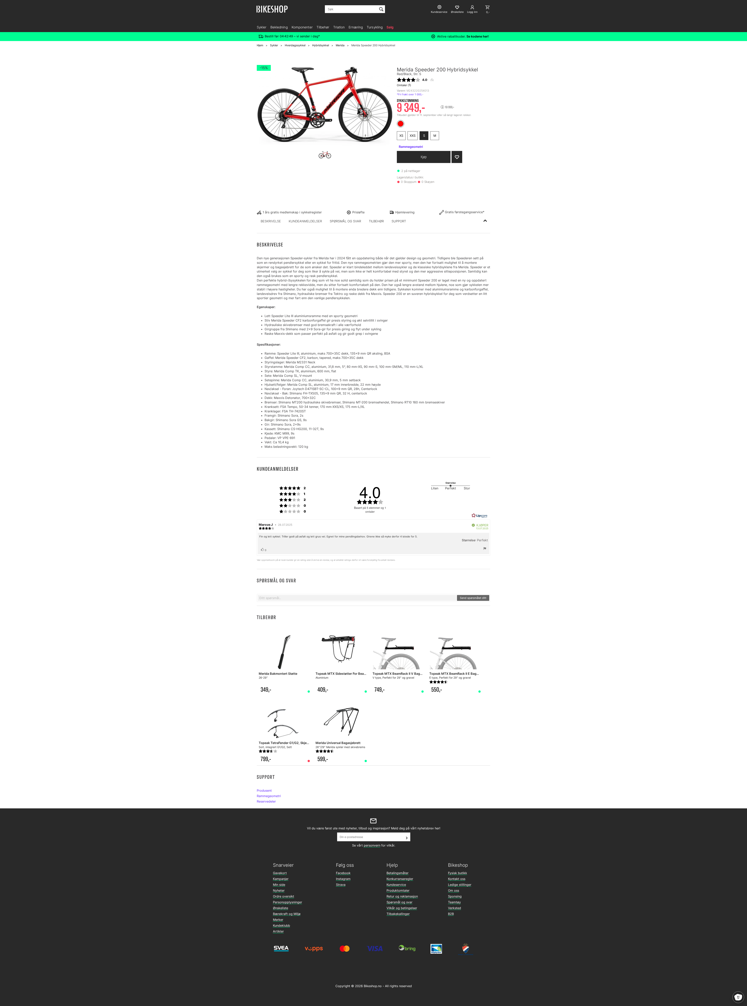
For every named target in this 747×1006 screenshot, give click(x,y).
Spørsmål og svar (399, 902)
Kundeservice (396, 885)
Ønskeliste (280, 908)
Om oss (453, 890)
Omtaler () (404, 85)
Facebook (343, 873)
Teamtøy (454, 902)
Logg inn (472, 11)
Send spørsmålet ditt (473, 597)
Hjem (260, 45)
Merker (278, 920)
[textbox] (357, 598)
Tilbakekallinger (398, 914)
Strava (340, 885)
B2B (451, 914)
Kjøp (424, 157)
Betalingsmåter (398, 873)
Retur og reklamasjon (402, 896)
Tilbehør (323, 27)
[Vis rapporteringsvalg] (484, 549)
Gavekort (280, 873)
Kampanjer (280, 879)
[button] (271, 221)
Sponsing (455, 896)
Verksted (454, 908)
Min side (279, 885)
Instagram (343, 879)
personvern (372, 845)
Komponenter (302, 27)
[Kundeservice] (440, 7)
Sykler (262, 27)
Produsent (264, 790)
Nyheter (279, 890)
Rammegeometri (269, 796)
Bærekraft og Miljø (287, 914)
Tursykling (375, 27)
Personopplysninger (287, 902)
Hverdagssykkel (295, 45)
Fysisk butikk (457, 873)
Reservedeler (266, 801)
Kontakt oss (456, 879)
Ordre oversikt (283, 896)
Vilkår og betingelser (402, 908)
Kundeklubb (281, 925)
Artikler (278, 931)
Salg (390, 27)
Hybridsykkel (320, 45)
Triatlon (339, 27)
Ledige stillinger (459, 885)
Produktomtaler (398, 890)
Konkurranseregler (400, 879)
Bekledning (279, 27)
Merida (340, 45)
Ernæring (356, 27)
